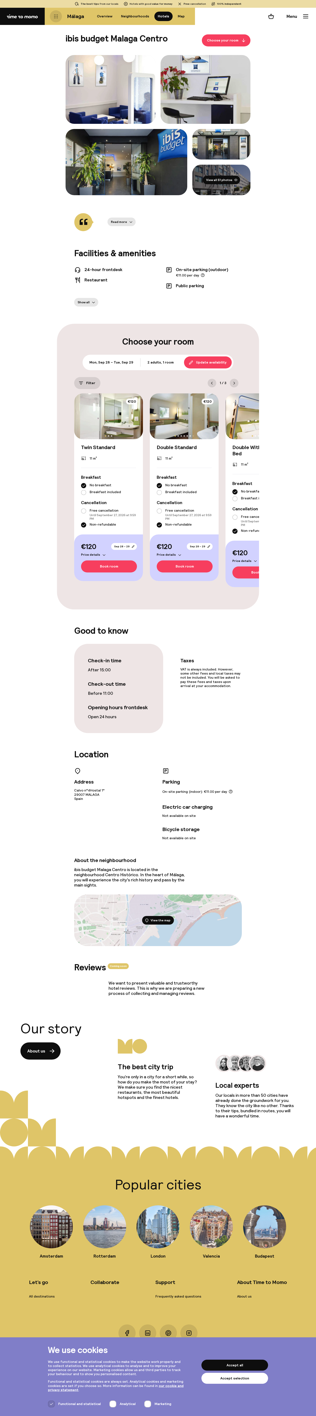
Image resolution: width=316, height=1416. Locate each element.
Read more (119, 222)
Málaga (75, 16)
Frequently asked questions (178, 1296)
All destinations (42, 1296)
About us (36, 1051)
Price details (90, 555)
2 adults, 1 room (160, 362)
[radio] (83, 485)
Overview (104, 16)
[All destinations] (56, 16)
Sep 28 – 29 (122, 546)
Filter (90, 383)
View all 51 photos (219, 180)
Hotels (163, 16)
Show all (84, 302)
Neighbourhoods (135, 16)
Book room (109, 566)
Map (181, 16)
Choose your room (222, 40)
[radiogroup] (108, 489)
